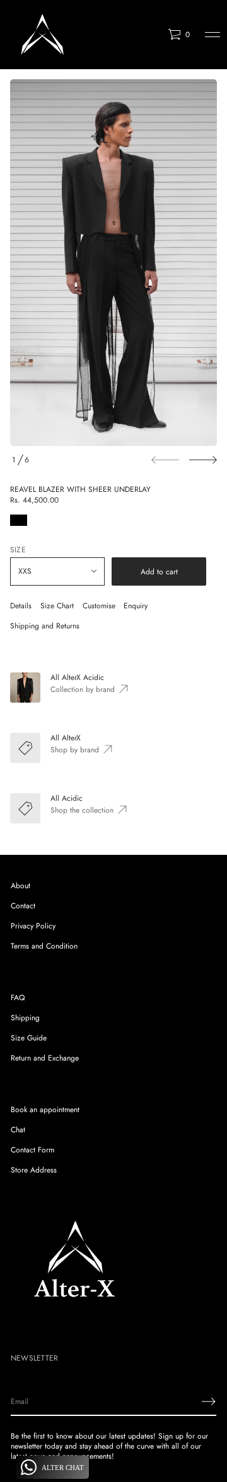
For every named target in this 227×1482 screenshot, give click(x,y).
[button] (178, 34)
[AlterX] (42, 34)
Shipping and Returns (44, 626)
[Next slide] (203, 460)
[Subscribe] (208, 1401)
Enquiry (136, 606)
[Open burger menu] (212, 34)
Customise (99, 606)
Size (18, 550)
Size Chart (57, 606)
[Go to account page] (153, 37)
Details (21, 606)
